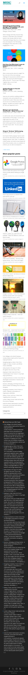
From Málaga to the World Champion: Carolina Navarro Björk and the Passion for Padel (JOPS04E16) (13, 358)
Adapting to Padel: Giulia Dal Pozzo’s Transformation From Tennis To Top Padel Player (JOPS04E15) (13, 373)
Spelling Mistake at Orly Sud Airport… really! (11, 89)
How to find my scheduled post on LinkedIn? (13, 216)
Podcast (10, 31)
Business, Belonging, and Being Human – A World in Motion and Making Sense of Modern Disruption (14, 385)
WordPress (14, 673)
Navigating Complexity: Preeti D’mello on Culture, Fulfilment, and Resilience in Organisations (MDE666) (13, 391)
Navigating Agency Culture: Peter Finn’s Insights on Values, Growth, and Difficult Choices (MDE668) (12, 363)
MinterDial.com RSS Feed (12, 422)
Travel (4, 93)
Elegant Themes (13, 671)
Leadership (20, 68)
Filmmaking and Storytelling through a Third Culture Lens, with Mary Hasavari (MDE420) (13, 27)
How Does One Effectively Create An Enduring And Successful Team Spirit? (13, 66)
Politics (14, 31)
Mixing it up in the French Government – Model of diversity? (13, 110)
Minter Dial (7, 29)
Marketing (20, 91)
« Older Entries (6, 149)
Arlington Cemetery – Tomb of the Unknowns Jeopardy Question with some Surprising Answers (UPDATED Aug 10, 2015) (14, 295)
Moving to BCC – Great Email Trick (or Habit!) (14, 330)
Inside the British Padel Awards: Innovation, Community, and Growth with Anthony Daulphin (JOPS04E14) (13, 405)
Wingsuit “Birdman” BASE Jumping (13, 131)
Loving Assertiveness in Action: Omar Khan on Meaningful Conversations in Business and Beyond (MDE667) (14, 379)
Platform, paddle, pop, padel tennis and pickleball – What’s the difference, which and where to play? (13, 235)
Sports (4, 70)
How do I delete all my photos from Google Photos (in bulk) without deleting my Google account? (13, 172)
